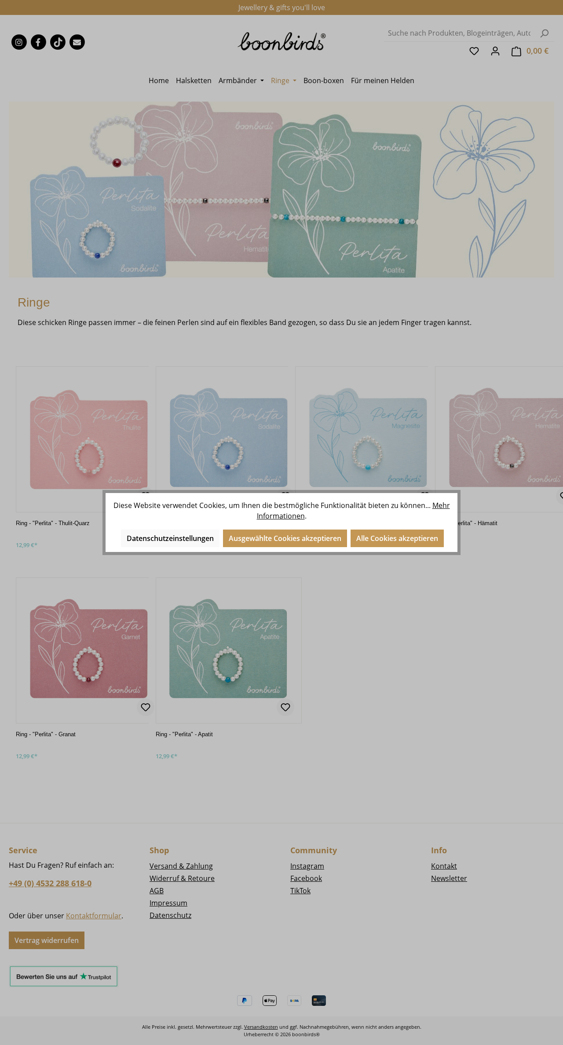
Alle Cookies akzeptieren (397, 538)
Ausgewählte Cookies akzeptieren (285, 538)
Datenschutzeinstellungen (170, 538)
